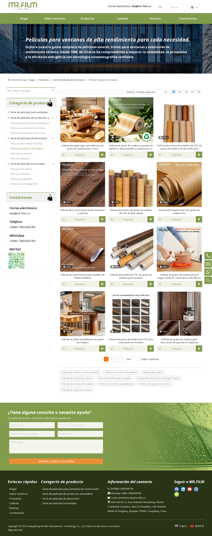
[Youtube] (189, 489)
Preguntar (80, 155)
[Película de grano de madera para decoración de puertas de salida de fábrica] (179, 313)
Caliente (14, 503)
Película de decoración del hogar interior (158, 378)
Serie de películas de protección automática (32, 117)
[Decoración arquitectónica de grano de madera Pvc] (179, 184)
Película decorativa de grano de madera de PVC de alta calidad (131, 211)
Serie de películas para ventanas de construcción (32, 112)
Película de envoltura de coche (27, 133)
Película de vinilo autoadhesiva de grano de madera (82, 341)
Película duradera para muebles (114, 378)
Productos (15, 498)
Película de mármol (21, 153)
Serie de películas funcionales (27, 163)
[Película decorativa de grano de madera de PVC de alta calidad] (130, 184)
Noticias (14, 508)
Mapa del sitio (15, 529)
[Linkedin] (183, 489)
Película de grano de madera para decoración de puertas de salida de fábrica (179, 341)
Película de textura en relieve (76, 378)
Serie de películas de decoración (28, 138)
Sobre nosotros (18, 493)
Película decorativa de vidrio (26, 143)
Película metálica (19, 158)
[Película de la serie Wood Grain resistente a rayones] (82, 184)
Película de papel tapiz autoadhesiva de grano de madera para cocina (83, 147)
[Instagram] (196, 489)
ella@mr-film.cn (141, 6)
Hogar (13, 489)
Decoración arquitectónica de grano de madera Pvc (179, 211)
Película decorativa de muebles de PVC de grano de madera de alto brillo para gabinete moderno (179, 147)
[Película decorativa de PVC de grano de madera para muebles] (130, 248)
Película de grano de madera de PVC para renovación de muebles (131, 341)
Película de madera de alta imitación (80, 372)
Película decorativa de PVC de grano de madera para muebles (131, 276)
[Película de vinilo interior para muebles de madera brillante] (82, 248)
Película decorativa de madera (77, 383)
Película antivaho (20, 174)
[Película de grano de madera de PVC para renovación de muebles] (130, 313)
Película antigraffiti (21, 179)
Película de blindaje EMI (24, 184)
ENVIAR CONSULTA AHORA (56, 461)
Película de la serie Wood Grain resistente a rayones (82, 211)
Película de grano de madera (26, 148)
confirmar (154, 359)
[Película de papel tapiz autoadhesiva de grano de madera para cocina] (82, 119)
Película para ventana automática (29, 123)
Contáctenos (16, 513)
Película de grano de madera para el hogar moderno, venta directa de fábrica (179, 276)
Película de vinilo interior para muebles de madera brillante (83, 276)
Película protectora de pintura (27, 128)
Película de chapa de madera (76, 389)
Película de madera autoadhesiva (116, 383)
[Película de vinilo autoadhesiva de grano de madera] (82, 313)
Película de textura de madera (121, 372)
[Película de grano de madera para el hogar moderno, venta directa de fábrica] (179, 248)
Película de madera (153, 372)
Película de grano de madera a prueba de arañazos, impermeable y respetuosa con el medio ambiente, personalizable (131, 147)
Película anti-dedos (21, 169)
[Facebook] (176, 489)
